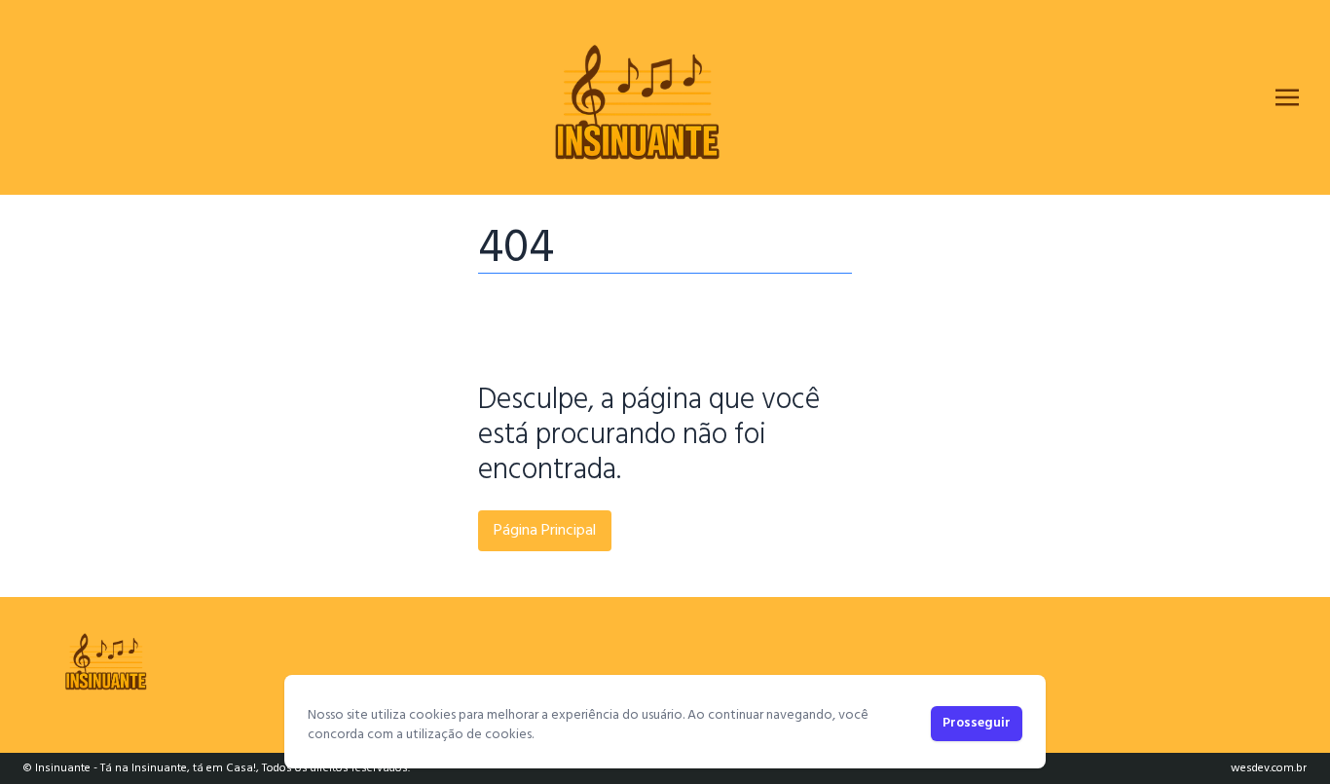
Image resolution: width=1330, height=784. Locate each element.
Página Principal (545, 530)
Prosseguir (976, 723)
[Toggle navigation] (1287, 97)
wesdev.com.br (1269, 768)
